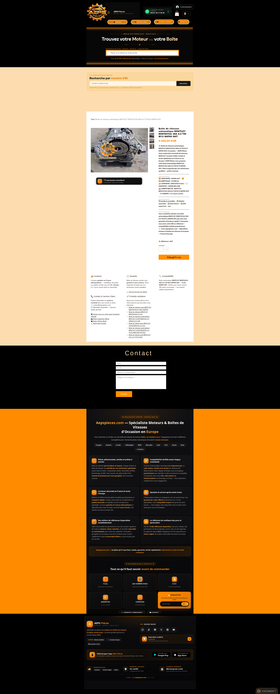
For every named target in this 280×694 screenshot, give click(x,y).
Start (92, 119)
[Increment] (167, 249)
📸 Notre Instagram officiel (100, 319)
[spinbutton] (164, 249)
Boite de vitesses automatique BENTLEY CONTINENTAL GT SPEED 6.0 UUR (139, 319)
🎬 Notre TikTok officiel (99, 321)
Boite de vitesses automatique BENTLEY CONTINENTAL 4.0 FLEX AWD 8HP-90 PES (139, 330)
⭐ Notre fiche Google (98, 323)
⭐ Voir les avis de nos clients (137, 292)
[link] (177, 13)
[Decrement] (160, 249)
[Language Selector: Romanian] (186, 13)
